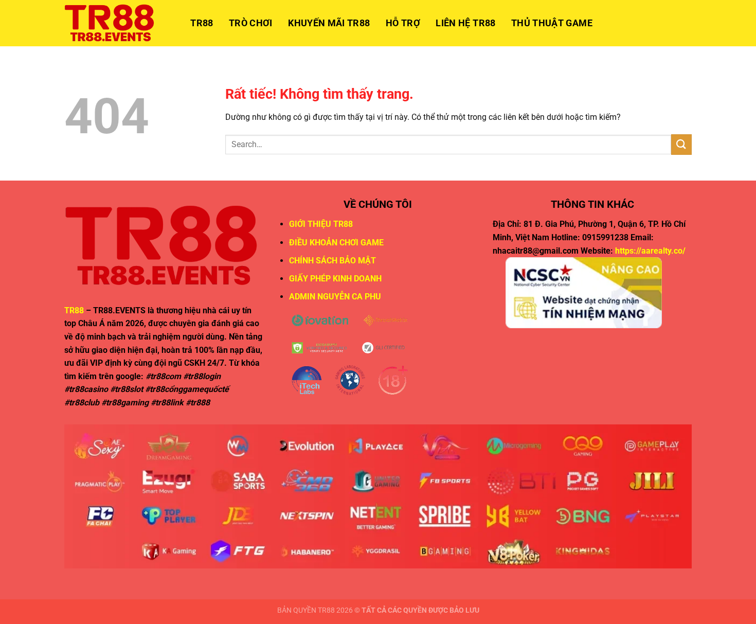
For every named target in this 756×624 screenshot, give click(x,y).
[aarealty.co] (115, 23)
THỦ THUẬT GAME (551, 23)
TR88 (201, 23)
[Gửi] (681, 144)
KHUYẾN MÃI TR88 (329, 23)
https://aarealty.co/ (650, 251)
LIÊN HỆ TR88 (465, 23)
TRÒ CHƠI (251, 23)
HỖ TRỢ (403, 23)
